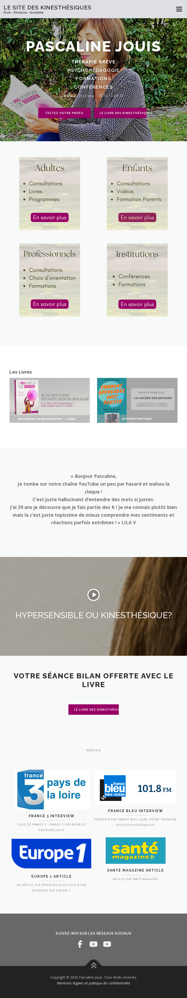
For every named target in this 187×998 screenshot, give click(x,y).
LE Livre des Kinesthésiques (123, 113)
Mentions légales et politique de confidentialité (93, 983)
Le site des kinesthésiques (48, 7)
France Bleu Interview (135, 811)
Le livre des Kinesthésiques (96, 709)
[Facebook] (80, 944)
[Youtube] (93, 944)
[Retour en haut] (93, 966)
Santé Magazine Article (135, 870)
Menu (179, 9)
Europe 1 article (51, 876)
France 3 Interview (52, 816)
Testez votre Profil (64, 113)
